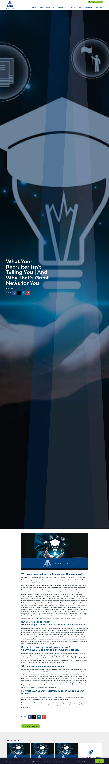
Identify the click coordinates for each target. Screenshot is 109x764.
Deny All (90, 761)
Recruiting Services (47, 7)
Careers (33, 7)
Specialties (62, 7)
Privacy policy (81, 761)
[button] (14, 293)
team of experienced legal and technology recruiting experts (68, 703)
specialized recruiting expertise (49, 697)
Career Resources (85, 7)
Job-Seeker (10, 288)
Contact (99, 7)
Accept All (99, 761)
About (73, 7)
